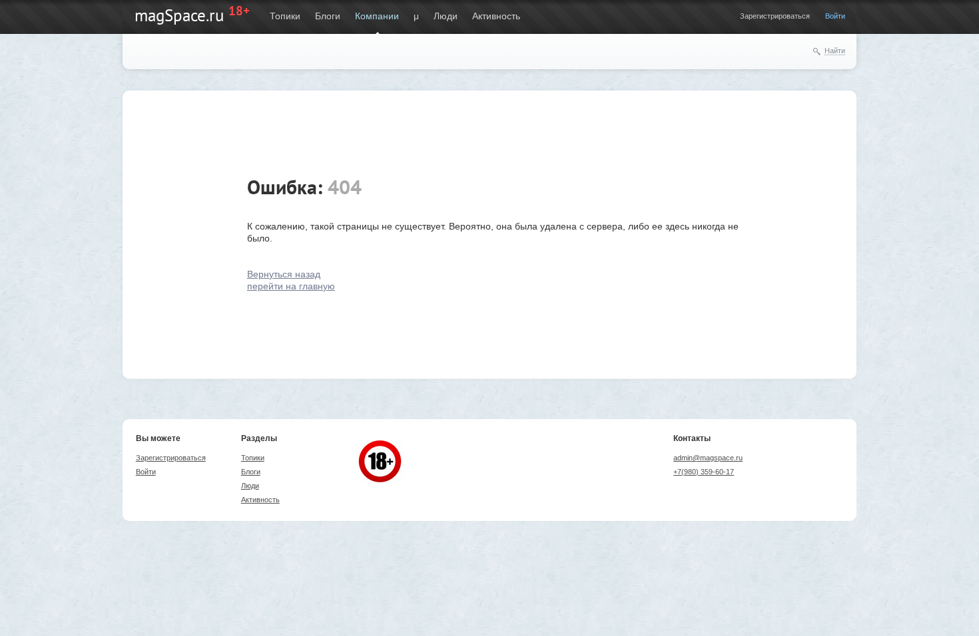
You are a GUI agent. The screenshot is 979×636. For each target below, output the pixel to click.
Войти (835, 16)
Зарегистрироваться (775, 16)
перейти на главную (291, 286)
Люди (446, 16)
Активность (496, 16)
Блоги (327, 16)
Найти (834, 51)
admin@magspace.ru (708, 458)
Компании (377, 16)
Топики (285, 16)
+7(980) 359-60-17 (703, 472)
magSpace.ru (179, 15)
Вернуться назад (283, 274)
